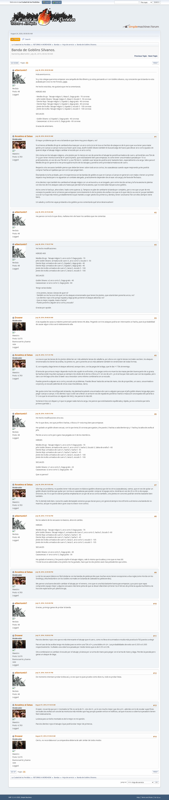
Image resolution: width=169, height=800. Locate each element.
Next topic (153, 56)
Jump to (123, 782)
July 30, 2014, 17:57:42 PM (44, 516)
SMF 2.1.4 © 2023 (14, 797)
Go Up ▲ (157, 797)
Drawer (19, 317)
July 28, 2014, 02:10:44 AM (44, 212)
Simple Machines (26, 797)
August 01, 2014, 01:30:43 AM (45, 736)
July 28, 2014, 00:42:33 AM (44, 136)
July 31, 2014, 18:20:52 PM (44, 635)
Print (155, 63)
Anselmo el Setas (24, 136)
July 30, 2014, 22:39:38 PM (44, 572)
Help (138, 797)
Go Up (13, 772)
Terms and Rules (147, 797)
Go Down (14, 63)
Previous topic (140, 56)
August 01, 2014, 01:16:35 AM (45, 705)
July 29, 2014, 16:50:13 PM (44, 414)
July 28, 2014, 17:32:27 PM (44, 244)
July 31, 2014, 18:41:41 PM (44, 673)
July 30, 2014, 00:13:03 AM (44, 484)
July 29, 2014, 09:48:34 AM (44, 317)
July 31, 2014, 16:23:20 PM (44, 603)
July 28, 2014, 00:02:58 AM (44, 70)
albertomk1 (21, 70)
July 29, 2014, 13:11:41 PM (44, 355)
